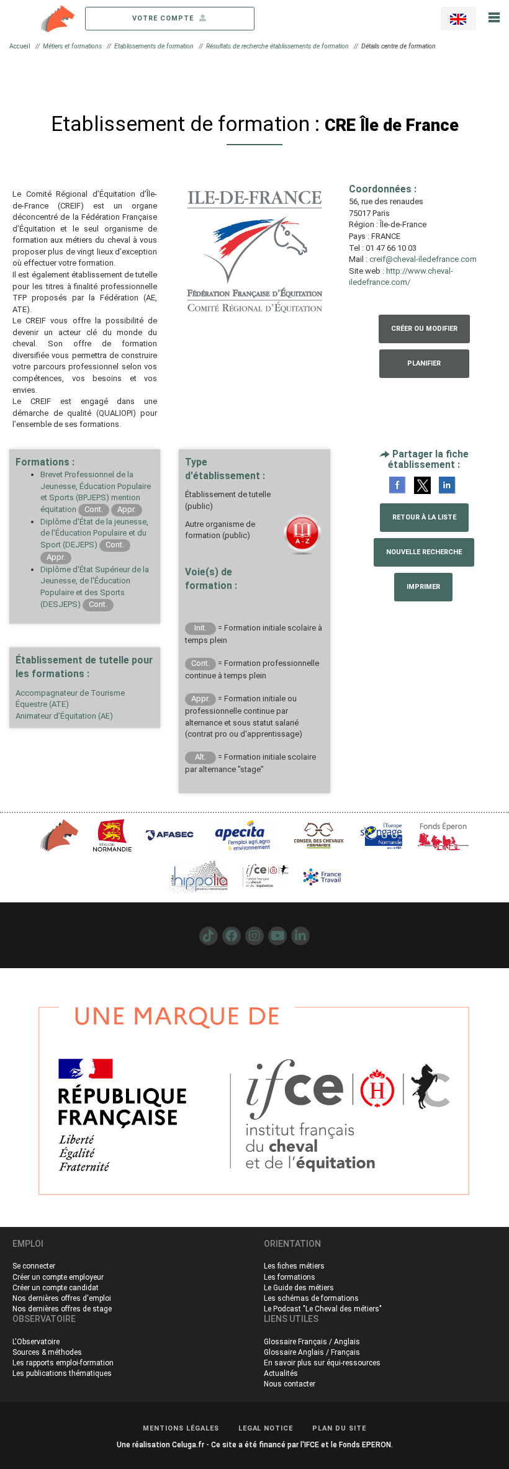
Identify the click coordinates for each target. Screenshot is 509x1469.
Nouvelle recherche (424, 552)
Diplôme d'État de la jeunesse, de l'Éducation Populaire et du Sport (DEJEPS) (94, 533)
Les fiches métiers (294, 1266)
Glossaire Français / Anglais (312, 1341)
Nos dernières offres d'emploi (61, 1298)
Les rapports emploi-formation (63, 1363)
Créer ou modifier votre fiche (424, 334)
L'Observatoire (36, 1341)
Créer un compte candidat (55, 1287)
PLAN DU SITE (339, 1428)
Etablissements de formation (154, 46)
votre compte (164, 18)
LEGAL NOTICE (266, 1428)
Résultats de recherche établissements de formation (277, 46)
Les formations (289, 1277)
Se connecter (33, 1266)
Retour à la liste (424, 517)
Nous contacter (289, 1384)
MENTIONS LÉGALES (181, 1428)
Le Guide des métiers (299, 1287)
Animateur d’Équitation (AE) (64, 716)
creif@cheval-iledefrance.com (423, 259)
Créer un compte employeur (58, 1277)
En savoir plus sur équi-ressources (322, 1363)
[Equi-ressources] (58, 17)
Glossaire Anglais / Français (312, 1352)
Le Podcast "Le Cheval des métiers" (323, 1309)
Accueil (19, 46)
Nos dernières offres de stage (62, 1309)
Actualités (281, 1373)
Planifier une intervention (424, 368)
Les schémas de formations (311, 1298)
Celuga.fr (188, 1444)
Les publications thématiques (62, 1373)
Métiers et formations (72, 46)
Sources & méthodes (47, 1352)
